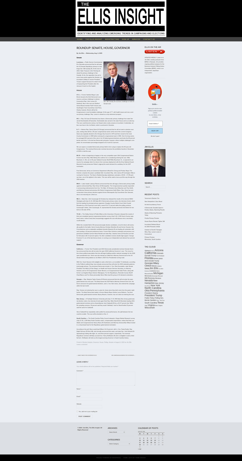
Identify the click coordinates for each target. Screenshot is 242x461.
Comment (80, 371)
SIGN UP (125, 39)
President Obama (151, 293)
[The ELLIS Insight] (121, 18)
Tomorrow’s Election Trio (152, 198)
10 (140, 440)
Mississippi (155, 276)
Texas (160, 302)
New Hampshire (151, 281)
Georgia (148, 263)
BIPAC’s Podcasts (150, 62)
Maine (158, 271)
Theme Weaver (140, 457)
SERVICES (136, 39)
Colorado (159, 253)
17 (140, 442)
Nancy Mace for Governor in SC (87, 355)
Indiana (159, 266)
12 (147, 440)
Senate (111, 342)
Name (79, 389)
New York (155, 285)
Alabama (148, 250)
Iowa (147, 268)
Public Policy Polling (152, 298)
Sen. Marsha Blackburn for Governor (123, 355)
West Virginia (158, 305)
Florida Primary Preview (152, 218)
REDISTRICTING (112, 39)
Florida (149, 258)
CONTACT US (149, 39)
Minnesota (148, 276)
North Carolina (153, 288)
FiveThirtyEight (160, 255)
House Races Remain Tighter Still (155, 221)
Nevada (149, 280)
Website (79, 404)
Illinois (154, 266)
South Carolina (151, 303)
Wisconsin (150, 307)
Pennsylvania (157, 290)
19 (147, 442)
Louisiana (152, 271)
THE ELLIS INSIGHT (93, 39)
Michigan (158, 273)
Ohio (147, 290)
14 (155, 440)
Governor (96, 342)
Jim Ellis (129, 342)
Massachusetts (149, 273)
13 (151, 440)
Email (79, 396)
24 (140, 444)
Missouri (160, 276)
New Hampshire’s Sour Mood (153, 201)
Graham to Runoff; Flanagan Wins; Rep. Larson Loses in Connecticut (153, 232)
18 (143, 442)
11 (143, 440)
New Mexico (147, 285)
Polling (106, 342)
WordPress (116, 457)
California (150, 252)
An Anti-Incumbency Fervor (153, 204)
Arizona (159, 250)
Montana (158, 278)
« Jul (139, 449)
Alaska (152, 250)
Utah (146, 305)
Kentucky (147, 271)
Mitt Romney (150, 278)
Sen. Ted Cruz (161, 300)
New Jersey (159, 283)
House (101, 342)
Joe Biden (161, 268)
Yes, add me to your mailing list (87, 411)
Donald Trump (150, 256)
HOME (80, 39)
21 (155, 442)
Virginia (151, 305)
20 (151, 442)
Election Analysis (87, 342)
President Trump (153, 295)
